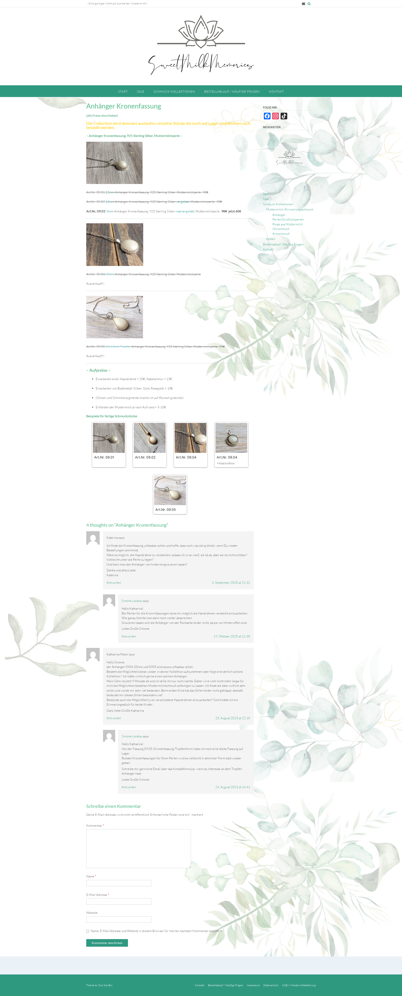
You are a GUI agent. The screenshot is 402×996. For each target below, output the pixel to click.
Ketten (270, 239)
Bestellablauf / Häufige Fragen (232, 91)
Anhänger (279, 215)
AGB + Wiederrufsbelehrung (299, 985)
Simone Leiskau (132, 601)
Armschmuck (281, 234)
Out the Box (105, 985)
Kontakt (276, 91)
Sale (140, 91)
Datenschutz (270, 985)
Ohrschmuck (280, 229)
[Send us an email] (303, 3)
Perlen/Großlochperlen (288, 219)
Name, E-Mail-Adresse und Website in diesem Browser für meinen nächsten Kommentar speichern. (157, 931)
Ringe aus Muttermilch (287, 224)
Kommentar (95, 825)
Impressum (253, 985)
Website (92, 913)
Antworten (114, 583)
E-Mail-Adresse (97, 895)
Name (91, 876)
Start (123, 91)
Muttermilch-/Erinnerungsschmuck (289, 209)
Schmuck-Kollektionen (174, 91)
